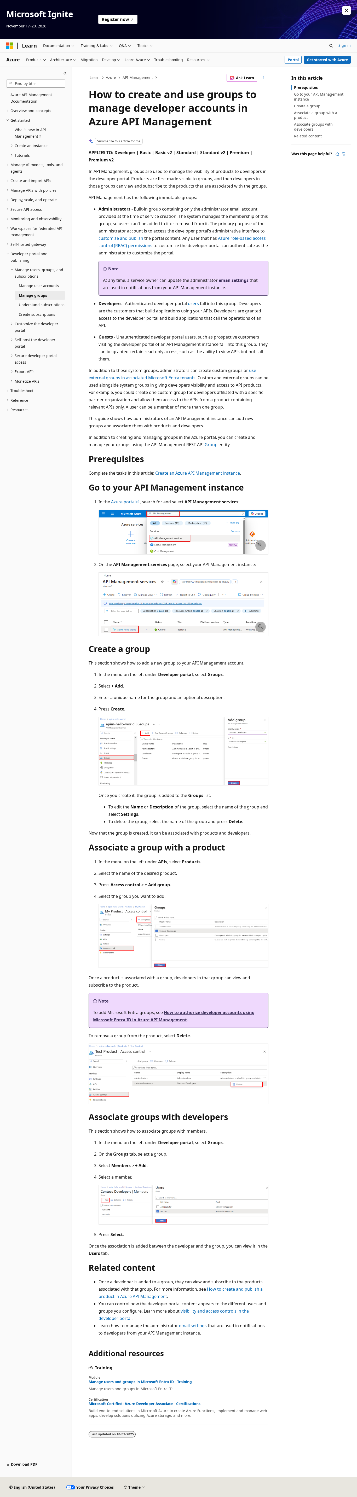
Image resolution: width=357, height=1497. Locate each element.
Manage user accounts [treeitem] (39, 285)
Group (211, 444)
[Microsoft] (9, 45)
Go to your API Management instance (318, 96)
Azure (111, 77)
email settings (234, 280)
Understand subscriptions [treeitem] (42, 304)
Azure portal (123, 502)
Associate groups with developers (313, 126)
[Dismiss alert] (346, 10)
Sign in (344, 45)
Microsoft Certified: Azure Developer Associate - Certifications (144, 1403)
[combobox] (35, 83)
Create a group (307, 105)
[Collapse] (65, 73)
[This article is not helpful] (344, 154)
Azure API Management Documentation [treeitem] (31, 98)
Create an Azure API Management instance (197, 473)
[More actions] (263, 78)
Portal (293, 59)
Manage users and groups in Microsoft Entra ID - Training (140, 1381)
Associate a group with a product (315, 115)
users (193, 303)
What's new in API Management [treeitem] (30, 133)
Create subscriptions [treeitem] (37, 314)
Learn (95, 77)
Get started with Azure (327, 59)
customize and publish (121, 238)
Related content (308, 135)
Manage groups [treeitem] (33, 295)
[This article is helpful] (337, 154)
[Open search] (331, 45)
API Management (138, 77)
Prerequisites (306, 87)
